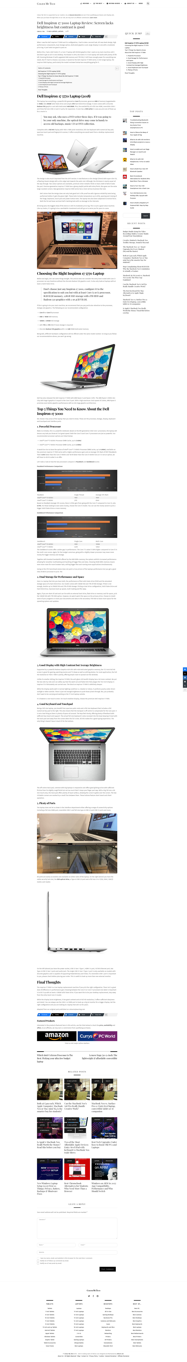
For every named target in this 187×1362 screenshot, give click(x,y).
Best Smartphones (137, 1340)
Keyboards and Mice (108, 1327)
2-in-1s (79, 1333)
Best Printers (137, 1336)
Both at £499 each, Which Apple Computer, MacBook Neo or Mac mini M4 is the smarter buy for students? (50, 1107)
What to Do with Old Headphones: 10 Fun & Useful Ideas (140, 161)
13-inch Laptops (72, 1081)
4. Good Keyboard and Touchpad (47, 84)
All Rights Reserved (70, 1356)
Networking (108, 1333)
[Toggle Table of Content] (116, 68)
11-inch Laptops (79, 1311)
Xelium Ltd (120, 1354)
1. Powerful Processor (44, 78)
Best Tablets (137, 1343)
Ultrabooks (54, 1125)
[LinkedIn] (185, 678)
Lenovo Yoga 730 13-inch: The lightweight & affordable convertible (99, 1057)
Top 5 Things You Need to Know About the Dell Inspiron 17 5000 (58, 76)
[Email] (185, 682)
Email (83, 1245)
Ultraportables (44, 1130)
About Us (130, 3)
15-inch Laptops (79, 1324)
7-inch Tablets (49, 1311)
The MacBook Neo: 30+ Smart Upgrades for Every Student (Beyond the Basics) (134, 249)
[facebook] (93, 1296)
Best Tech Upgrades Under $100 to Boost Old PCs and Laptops (104, 1145)
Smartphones (108, 1343)
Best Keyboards (137, 1324)
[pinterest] (98, 1296)
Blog (78, 1356)
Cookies (101, 1356)
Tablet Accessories (50, 1343)
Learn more (93, 17)
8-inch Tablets (49, 1315)
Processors (109, 1161)
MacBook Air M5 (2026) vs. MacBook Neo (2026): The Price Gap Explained (136, 277)
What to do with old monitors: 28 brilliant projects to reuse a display (140, 142)
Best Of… (137, 1308)
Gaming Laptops (79, 1340)
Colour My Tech (69, 1354)
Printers (108, 1336)
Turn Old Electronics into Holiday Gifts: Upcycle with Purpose (139, 195)
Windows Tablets (50, 1336)
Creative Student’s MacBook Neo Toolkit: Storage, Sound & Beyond (136, 241)
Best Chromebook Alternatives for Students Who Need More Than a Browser (76, 1187)
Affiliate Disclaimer (123, 1356)
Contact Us (84, 1356)
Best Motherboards (137, 1333)
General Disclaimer (110, 1356)
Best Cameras (137, 1315)
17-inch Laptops (52, 31)
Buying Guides (114, 3)
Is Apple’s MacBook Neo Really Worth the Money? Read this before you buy (49, 1145)
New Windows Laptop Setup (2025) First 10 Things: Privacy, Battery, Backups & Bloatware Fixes (48, 1188)
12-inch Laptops (79, 1315)
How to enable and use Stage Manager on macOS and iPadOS (139, 151)
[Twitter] (185, 673)
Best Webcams (137, 1346)
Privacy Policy (93, 1356)
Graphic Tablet (49, 1340)
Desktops (43, 1081)
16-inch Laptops (79, 1327)
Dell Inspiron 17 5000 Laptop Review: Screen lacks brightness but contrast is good (75, 25)
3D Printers (108, 1340)
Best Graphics (137, 1321)
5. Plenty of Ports (43, 87)
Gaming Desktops (108, 1315)
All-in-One (108, 1311)
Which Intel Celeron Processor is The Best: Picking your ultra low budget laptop (55, 1058)
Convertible (79, 1336)
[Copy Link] (185, 686)
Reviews (85, 3)
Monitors (108, 1330)
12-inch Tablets (50, 1324)
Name (41, 1245)
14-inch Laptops (79, 1321)
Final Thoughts (42, 90)
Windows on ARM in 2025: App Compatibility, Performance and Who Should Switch (104, 1187)
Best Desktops (137, 1318)
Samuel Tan (41, 31)
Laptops (60, 31)
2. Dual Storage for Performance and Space (50, 80)
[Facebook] (185, 669)
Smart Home (50, 1346)
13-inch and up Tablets (50, 1327)
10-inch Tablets (50, 1318)
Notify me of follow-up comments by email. (54, 1261)
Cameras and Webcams (108, 1321)
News (141, 3)
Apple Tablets (49, 1333)
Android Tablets (50, 1330)
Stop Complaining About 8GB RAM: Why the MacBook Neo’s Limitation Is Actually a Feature (136, 268)
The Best (98, 3)
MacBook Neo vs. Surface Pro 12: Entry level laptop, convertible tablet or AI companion (103, 1107)
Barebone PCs (108, 1318)
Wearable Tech (108, 1346)
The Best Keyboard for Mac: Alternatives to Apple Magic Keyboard (133, 293)
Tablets (108, 1081)
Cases (108, 1324)
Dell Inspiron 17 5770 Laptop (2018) (49, 71)
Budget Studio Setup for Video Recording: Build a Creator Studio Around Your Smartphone (136, 233)
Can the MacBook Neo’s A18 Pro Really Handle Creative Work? (75, 1106)
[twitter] (89, 1296)
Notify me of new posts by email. (51, 1263)
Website (41, 1252)
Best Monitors (137, 1330)
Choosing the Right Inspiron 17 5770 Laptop (52, 74)
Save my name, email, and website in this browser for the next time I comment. (66, 1258)
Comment (42, 1219)
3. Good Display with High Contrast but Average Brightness (55, 82)
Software (54, 1161)
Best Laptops (79, 1346)
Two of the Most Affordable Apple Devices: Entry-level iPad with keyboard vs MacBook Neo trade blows (76, 1147)
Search (145, 216)
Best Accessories (137, 1311)
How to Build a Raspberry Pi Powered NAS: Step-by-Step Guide (139, 205)
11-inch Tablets (71, 1119)
